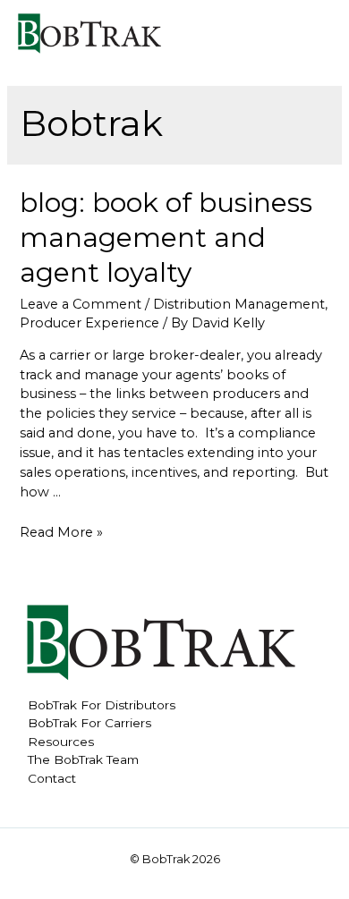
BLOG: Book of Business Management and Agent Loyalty (166, 237)
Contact (52, 778)
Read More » (61, 532)
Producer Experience (89, 323)
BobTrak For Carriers (89, 723)
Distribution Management (239, 304)
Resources (61, 741)
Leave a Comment (80, 304)
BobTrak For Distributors (101, 705)
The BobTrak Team (83, 759)
